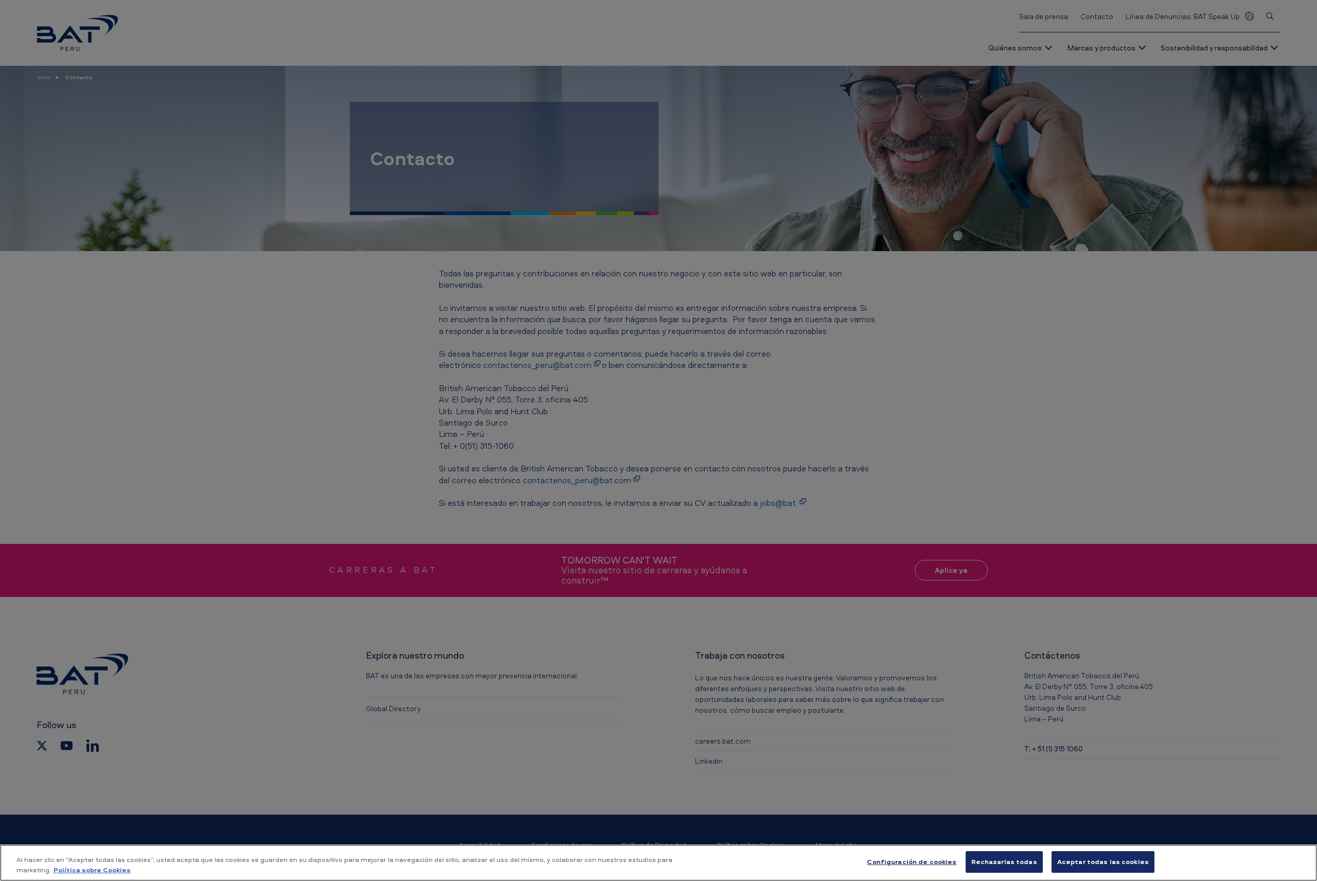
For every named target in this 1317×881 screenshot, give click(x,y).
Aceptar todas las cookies (1103, 861)
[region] (658, 862)
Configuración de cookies (911, 861)
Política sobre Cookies (92, 869)
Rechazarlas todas (1004, 861)
